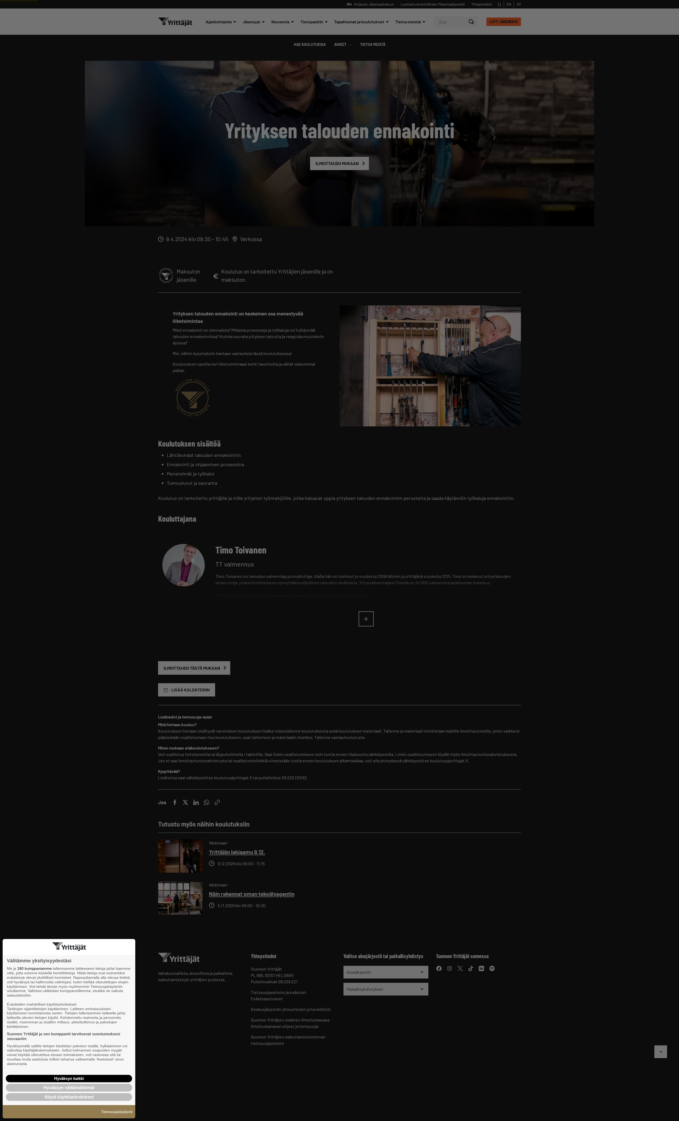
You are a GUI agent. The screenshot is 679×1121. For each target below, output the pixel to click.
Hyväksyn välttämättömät (68, 1087)
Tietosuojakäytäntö (117, 1112)
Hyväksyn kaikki (69, 1078)
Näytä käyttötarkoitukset (69, 1097)
